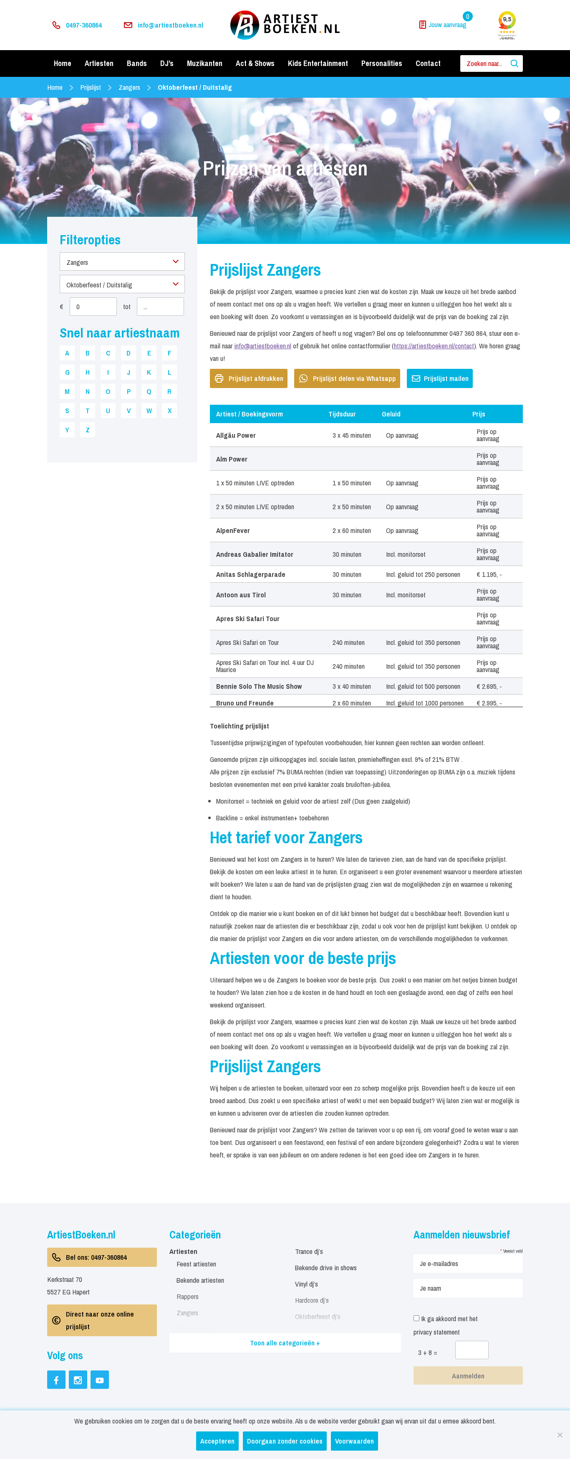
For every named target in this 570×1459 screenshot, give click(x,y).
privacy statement (437, 1332)
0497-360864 (84, 25)
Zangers (129, 87)
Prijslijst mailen (446, 378)
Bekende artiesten (200, 1280)
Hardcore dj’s (312, 1300)
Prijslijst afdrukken (256, 378)
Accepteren (217, 1441)
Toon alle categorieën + (285, 1342)
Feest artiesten (196, 1264)
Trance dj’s (309, 1251)
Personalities (381, 63)
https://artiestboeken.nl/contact (434, 345)
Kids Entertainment (318, 63)
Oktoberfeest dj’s (317, 1316)
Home (62, 63)
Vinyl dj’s (306, 1284)
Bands (137, 63)
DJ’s (167, 63)
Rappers (188, 1296)
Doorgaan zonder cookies (285, 1441)
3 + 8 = (427, 1352)
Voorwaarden (354, 1441)
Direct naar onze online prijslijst (100, 1320)
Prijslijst (90, 87)
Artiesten (99, 63)
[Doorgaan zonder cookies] (559, 1435)
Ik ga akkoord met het (446, 1325)
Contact (428, 63)
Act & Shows (255, 63)
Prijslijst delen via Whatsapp (354, 378)
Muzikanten (204, 63)
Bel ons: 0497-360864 (96, 1257)
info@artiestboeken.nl (170, 25)
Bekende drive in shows (326, 1267)
